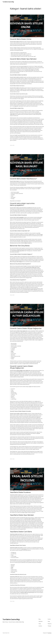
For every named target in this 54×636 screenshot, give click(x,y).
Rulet (12, 567)
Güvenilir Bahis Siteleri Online (20, 39)
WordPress (49, 632)
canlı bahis (21, 217)
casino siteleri (19, 370)
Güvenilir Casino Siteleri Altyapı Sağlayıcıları (26, 328)
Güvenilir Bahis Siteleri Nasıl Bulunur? (23, 179)
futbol (15, 106)
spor (42, 234)
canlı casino (24, 548)
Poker (12, 351)
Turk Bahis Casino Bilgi (8, 2)
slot (20, 100)
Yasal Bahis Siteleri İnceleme (20, 492)
